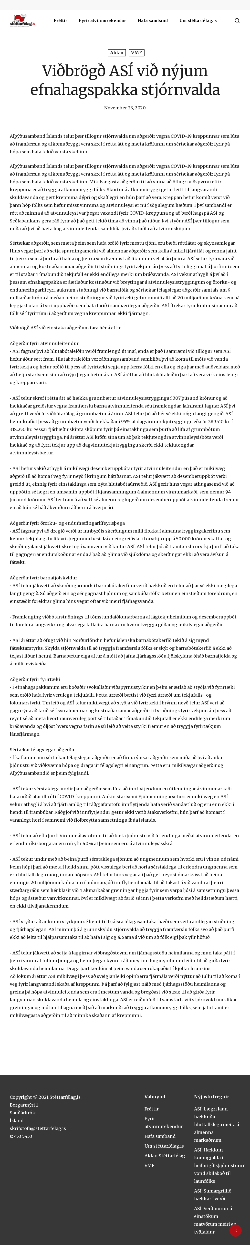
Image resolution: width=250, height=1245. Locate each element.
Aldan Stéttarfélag (165, 1156)
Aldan (117, 52)
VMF (136, 52)
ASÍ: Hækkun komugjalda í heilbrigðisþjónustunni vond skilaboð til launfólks (220, 1165)
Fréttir (152, 1109)
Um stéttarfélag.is (164, 1146)
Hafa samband (160, 1136)
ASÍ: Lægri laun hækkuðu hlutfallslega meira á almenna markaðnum (216, 1124)
